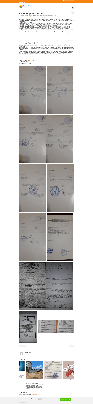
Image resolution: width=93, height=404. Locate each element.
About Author (22, 349)
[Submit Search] (63, 0)
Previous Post (22, 345)
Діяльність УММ (35, 15)
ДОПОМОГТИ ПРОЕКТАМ (65, 399)
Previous (20, 375)
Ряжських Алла (22, 15)
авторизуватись (37, 394)
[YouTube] (41, 399)
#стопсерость (30, 15)
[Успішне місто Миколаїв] (27, 6)
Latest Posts (28, 349)
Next (73, 375)
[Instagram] (40, 399)
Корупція (53, 15)
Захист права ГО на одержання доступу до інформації (44, 15)
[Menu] (73, 8)
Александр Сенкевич (31, 60)
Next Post (71, 345)
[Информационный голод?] (46, 370)
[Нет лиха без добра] (65, 370)
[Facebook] (38, 399)
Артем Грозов (30, 16)
